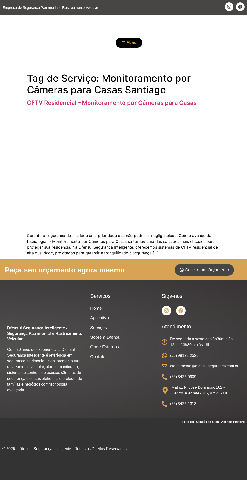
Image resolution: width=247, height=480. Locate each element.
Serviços (98, 327)
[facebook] (240, 6)
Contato (97, 356)
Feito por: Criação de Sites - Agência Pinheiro (213, 421)
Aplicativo (99, 317)
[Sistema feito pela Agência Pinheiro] (208, 451)
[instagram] (229, 6)
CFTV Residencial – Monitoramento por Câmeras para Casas (112, 102)
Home (96, 308)
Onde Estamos (104, 346)
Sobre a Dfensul (105, 337)
